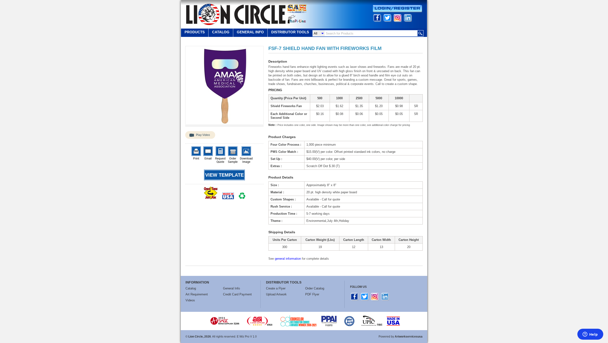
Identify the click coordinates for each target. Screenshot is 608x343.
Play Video (203, 135)
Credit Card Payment (237, 294)
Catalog (220, 32)
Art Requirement (196, 294)
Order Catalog (314, 288)
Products (195, 32)
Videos (190, 300)
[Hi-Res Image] (246, 155)
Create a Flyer (275, 288)
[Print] (196, 152)
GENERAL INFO (250, 32)
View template (224, 175)
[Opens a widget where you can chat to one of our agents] (590, 335)
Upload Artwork (276, 294)
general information (288, 258)
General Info (231, 288)
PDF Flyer (312, 294)
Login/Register (397, 9)
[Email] (208, 152)
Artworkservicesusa (409, 336)
